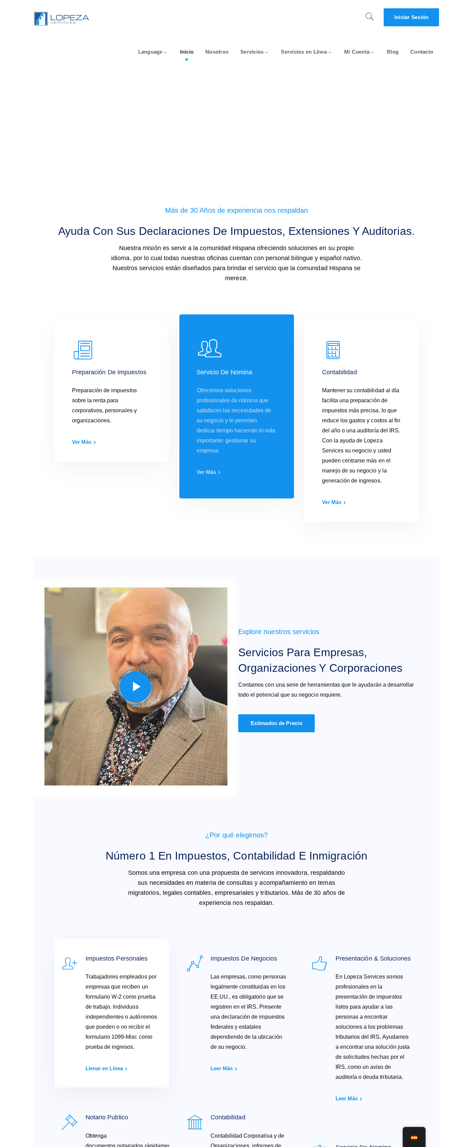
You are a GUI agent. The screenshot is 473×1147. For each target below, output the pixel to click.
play (135, 687)
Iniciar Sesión (411, 17)
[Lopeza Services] (61, 18)
